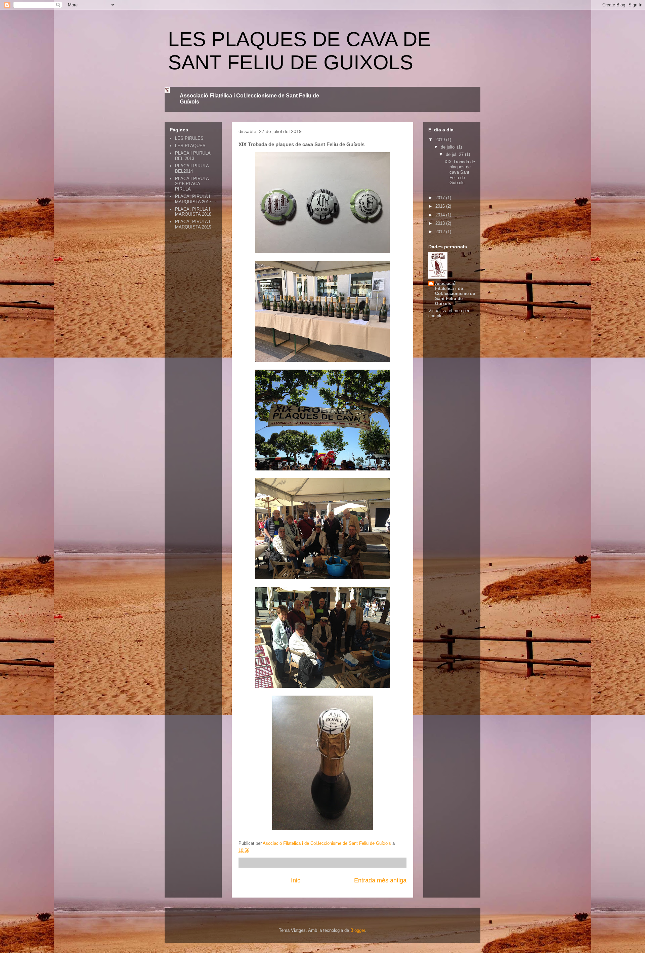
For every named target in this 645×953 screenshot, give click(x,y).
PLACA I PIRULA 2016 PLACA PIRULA (192, 184)
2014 (440, 214)
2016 (440, 206)
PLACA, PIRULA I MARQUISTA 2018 (193, 212)
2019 (440, 139)
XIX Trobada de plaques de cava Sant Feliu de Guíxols (459, 172)
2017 (440, 197)
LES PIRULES (189, 138)
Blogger (357, 930)
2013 (440, 223)
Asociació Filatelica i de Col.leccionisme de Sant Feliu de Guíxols (455, 293)
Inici (296, 880)
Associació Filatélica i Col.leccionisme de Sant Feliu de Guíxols (249, 99)
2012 (440, 231)
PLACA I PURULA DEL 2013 (192, 156)
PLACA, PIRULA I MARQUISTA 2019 (193, 224)
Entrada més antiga (380, 880)
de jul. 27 (455, 154)
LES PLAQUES (190, 145)
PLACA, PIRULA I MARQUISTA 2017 (193, 199)
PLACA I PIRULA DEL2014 (192, 168)
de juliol (449, 147)
